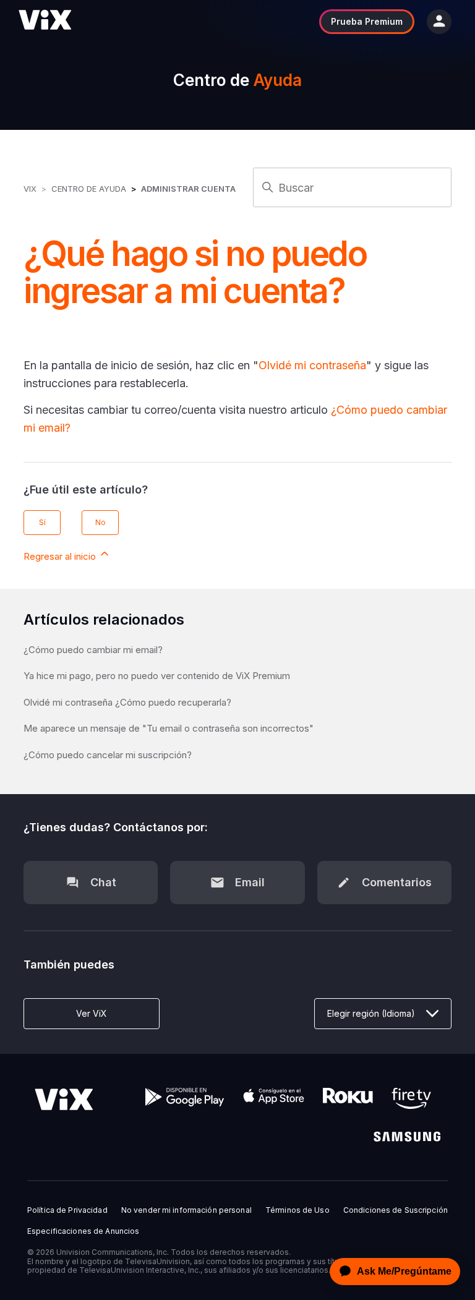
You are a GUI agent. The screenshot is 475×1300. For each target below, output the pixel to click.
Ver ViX (91, 1013)
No (100, 522)
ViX (30, 189)
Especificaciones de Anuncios (83, 1231)
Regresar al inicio (61, 556)
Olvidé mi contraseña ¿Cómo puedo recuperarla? (127, 702)
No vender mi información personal (186, 1210)
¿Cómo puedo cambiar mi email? (93, 650)
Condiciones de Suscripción (395, 1210)
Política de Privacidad (67, 1210)
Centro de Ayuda (88, 189)
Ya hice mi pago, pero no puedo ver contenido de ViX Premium (157, 676)
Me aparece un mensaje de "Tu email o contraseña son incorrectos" (169, 728)
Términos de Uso (297, 1210)
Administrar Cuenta (188, 189)
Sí (42, 522)
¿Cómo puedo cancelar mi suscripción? (108, 755)
